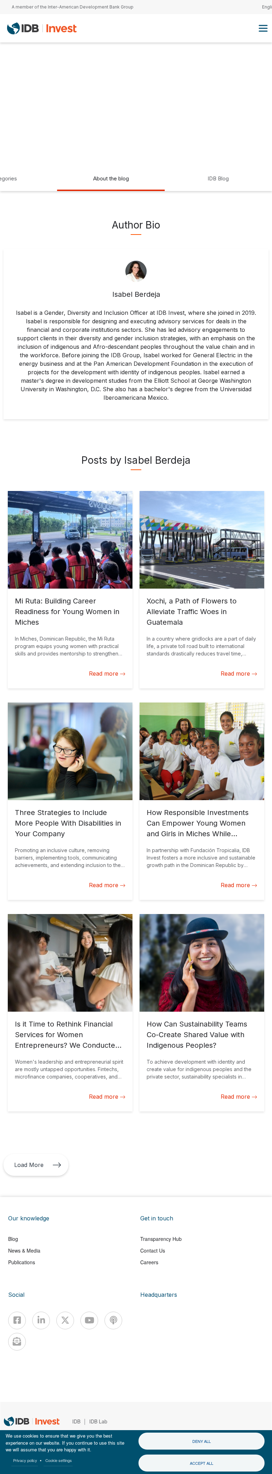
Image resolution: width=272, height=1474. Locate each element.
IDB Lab (98, 1421)
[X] (65, 1320)
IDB (76, 1421)
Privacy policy (25, 1460)
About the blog (111, 178)
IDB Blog (218, 178)
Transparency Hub (161, 1238)
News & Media (24, 1250)
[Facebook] (17, 1320)
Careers (149, 1262)
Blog (13, 1238)
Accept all (201, 1463)
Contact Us (152, 1250)
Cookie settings (58, 1460)
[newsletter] (17, 1342)
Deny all (201, 1441)
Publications (21, 1262)
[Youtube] (89, 1320)
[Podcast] (113, 1320)
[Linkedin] (41, 1320)
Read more (103, 673)
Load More (29, 1164)
